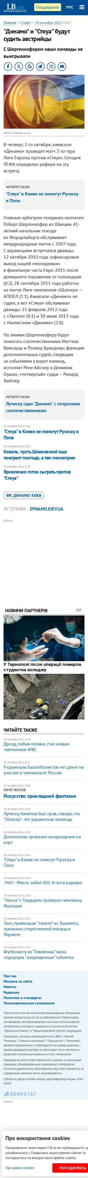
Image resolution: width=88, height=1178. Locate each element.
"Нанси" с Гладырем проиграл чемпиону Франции (43, 903)
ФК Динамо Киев (24, 495)
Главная (10, 22)
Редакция (11, 992)
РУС (69, 7)
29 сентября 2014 (48, 23)
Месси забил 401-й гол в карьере (43, 883)
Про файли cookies (19, 1168)
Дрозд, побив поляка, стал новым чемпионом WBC (36, 747)
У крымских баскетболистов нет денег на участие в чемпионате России (44, 770)
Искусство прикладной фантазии (40, 796)
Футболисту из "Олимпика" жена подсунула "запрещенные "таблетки (39, 954)
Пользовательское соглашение (29, 1003)
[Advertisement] (44, 557)
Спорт (26, 22)
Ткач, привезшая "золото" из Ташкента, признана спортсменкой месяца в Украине (41, 928)
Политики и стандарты (22, 997)
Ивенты (10, 986)
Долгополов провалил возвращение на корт (42, 839)
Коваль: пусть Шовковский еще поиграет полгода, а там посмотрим (39, 454)
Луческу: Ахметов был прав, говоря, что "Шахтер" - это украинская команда (42, 816)
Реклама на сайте (18, 981)
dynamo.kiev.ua (46, 509)
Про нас (10, 975)
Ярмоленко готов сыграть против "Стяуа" (37, 475)
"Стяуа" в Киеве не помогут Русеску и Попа (41, 434)
